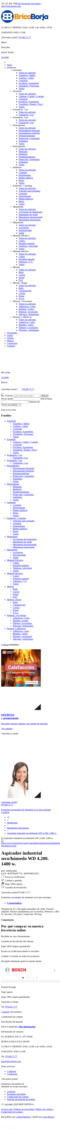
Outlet (10, 335)
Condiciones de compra (18, 1096)
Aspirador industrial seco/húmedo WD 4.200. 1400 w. (32, 833)
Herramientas (25, 175)
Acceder (5, 57)
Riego (21, 180)
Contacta (11, 346)
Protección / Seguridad (29, 159)
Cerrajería (23, 80)
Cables (22, 241)
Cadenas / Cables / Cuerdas (31, 96)
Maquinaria (12, 822)
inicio (9, 65)
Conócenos (12, 343)
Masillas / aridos (26, 325)
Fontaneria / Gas (26, 115)
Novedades (12, 333)
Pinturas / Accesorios (28, 311)
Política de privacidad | (24, 1109)
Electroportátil (25, 230)
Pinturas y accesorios (28, 327)
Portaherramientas (27, 136)
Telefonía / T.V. (26, 262)
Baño (21, 272)
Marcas (10, 340)
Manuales (23, 151)
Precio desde (7, 398)
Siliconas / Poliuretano (29, 314)
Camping (23, 172)
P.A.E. (22, 298)
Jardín (21, 233)
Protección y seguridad (29, 138)
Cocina (22, 275)
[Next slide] (54, 970)
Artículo (9, 395)
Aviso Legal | (7, 1109)
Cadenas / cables (26, 78)
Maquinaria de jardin (28, 214)
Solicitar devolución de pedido (21, 1099)
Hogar (21, 277)
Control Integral (22, 1117)
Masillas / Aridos (26, 309)
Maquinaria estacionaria (29, 220)
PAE (21, 280)
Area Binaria (48, 1117)
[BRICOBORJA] (24, 22)
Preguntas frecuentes (28, 3)
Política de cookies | (44, 1109)
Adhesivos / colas (27, 322)
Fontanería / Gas (26, 122)
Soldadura (23, 141)
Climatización (25, 290)
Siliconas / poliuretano (29, 330)
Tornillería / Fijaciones (29, 86)
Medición (23, 154)
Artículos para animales (29, 191)
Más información (26, 1026)
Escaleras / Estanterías (29, 83)
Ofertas (10, 338)
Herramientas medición (29, 133)
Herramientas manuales (29, 130)
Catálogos (11, 1071)
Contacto (11, 1091)
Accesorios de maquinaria (30, 212)
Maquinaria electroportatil (30, 217)
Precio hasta (46, 398)
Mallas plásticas (26, 178)
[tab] (23, 978)
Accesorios (24, 227)
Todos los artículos (27, 72)
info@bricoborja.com (11, 6)
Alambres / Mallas (27, 75)
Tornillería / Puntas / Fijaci (31, 104)
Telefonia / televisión (28, 246)
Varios (21, 88)
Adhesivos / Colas (27, 306)
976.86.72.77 (25, 37)
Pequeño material (27, 243)
